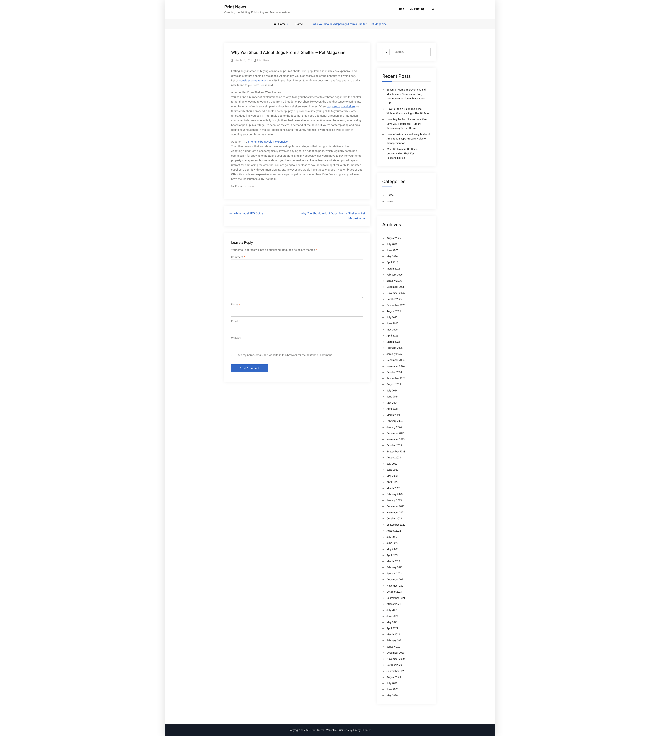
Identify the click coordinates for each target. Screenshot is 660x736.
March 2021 (393, 634)
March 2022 (393, 561)
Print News (235, 7)
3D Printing (417, 9)
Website (236, 338)
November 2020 (396, 659)
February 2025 (395, 348)
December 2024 (395, 360)
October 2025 (394, 299)
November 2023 (396, 439)
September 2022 (396, 525)
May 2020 (392, 695)
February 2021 (395, 640)
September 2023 (396, 451)
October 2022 (394, 518)
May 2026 (392, 256)
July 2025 (392, 317)
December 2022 (395, 506)
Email (235, 321)
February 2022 (395, 567)
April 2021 (392, 628)
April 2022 (392, 555)
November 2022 (396, 512)
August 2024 (394, 384)
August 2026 (394, 238)
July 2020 (392, 683)
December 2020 (395, 653)
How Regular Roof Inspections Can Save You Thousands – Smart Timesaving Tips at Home (407, 123)
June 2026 (392, 250)
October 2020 (394, 665)
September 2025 (396, 305)
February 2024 (395, 421)
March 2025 (393, 342)
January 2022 (394, 573)
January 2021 (394, 647)
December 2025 (395, 287)
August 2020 (394, 677)
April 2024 (392, 409)
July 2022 (392, 537)
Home (400, 9)
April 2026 (392, 262)
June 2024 (392, 396)
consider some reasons (254, 80)
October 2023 (394, 445)
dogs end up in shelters (341, 106)
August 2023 (394, 457)
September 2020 (396, 671)
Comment (238, 257)
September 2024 (396, 378)
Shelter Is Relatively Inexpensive (268, 142)
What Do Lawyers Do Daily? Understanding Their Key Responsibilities (402, 153)
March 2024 (393, 415)
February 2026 (395, 275)
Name (235, 304)
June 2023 (392, 470)
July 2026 (392, 244)
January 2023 (394, 500)
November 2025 (396, 293)
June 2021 (392, 616)
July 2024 (392, 390)
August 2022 (394, 531)
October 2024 (394, 372)
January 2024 (394, 427)
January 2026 (394, 281)
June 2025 (392, 323)
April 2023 (392, 482)
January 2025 (394, 354)
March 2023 (393, 488)
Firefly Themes (362, 730)
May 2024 (392, 403)
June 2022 (392, 543)
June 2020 (392, 689)
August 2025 (394, 311)
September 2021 (396, 598)
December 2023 (395, 433)
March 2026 (393, 269)
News (390, 201)
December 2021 (395, 579)
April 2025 (392, 336)
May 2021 (392, 622)
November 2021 (396, 586)
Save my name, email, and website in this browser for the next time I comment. (284, 355)
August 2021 (394, 604)
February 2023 (395, 494)
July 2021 (392, 610)
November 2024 (396, 366)
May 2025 (392, 330)
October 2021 (394, 592)
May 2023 (392, 476)
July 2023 (392, 464)
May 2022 (392, 549)
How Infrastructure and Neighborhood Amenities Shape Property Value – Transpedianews (408, 138)
